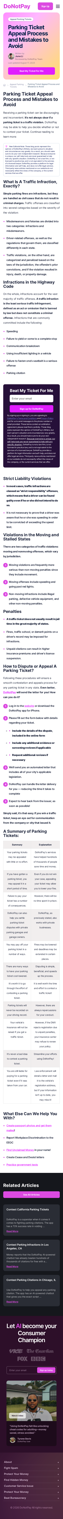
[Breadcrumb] (4, 85)
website (29, 705)
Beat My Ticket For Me (31, 71)
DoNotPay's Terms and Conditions (22, 418)
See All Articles (31, 1194)
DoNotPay (17, 6)
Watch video (17, 1415)
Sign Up (45, 6)
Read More (12, 1231)
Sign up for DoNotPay (31, 408)
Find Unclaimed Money (20, 1150)
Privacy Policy (47, 418)
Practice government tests (22, 1164)
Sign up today (46, 1370)
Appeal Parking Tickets (20, 19)
